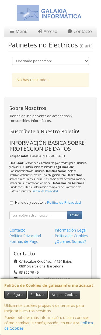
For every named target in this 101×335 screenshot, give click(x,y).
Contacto (82, 31)
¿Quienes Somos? (70, 241)
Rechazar (38, 294)
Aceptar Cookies (64, 294)
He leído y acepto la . (48, 202)
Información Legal (70, 230)
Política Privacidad (25, 235)
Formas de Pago (24, 241)
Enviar (74, 215)
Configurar (15, 294)
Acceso (50, 31)
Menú (21, 31)
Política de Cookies (71, 235)
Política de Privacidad (45, 191)
